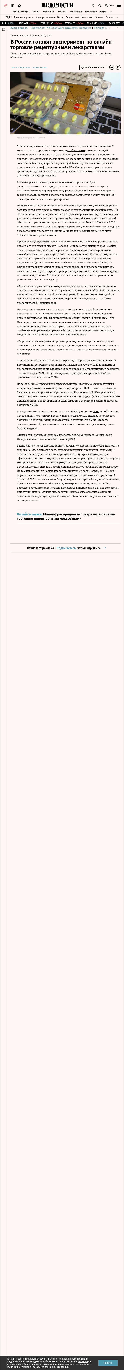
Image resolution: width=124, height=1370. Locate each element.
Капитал (99, 17)
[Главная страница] (58, 6)
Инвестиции (76, 11)
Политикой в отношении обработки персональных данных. (37, 1367)
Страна (109, 17)
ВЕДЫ (9, 17)
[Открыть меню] (119, 5)
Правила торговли (24, 17)
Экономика (48, 11)
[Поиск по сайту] (99, 5)
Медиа (103, 11)
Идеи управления (45, 17)
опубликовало (76, 150)
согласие (83, 1361)
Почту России (51, 415)
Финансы (61, 11)
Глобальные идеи (20, 11)
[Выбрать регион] (93, 5)
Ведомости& (72, 17)
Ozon (96, 411)
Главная (15, 35)
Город (60, 17)
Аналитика (87, 17)
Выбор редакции (19, 27)
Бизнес (35, 11)
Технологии (91, 11)
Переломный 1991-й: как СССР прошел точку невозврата (61, 27)
